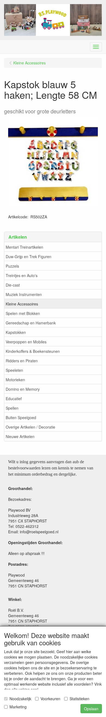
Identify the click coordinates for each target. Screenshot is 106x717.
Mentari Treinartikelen (24, 247)
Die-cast (13, 285)
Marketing (18, 706)
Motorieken (15, 379)
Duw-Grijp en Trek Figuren (28, 256)
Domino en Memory (23, 389)
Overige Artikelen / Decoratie (30, 427)
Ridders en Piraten (22, 360)
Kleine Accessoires (22, 304)
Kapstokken (16, 332)
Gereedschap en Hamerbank (31, 322)
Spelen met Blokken (23, 313)
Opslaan (91, 708)
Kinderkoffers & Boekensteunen (33, 351)
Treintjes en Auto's (22, 275)
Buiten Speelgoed (21, 417)
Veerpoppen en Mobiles (26, 341)
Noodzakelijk (20, 698)
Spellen (12, 408)
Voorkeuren (50, 698)
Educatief (14, 398)
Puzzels (12, 266)
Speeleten (14, 370)
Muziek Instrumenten (24, 294)
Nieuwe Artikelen (20, 436)
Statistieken (79, 698)
